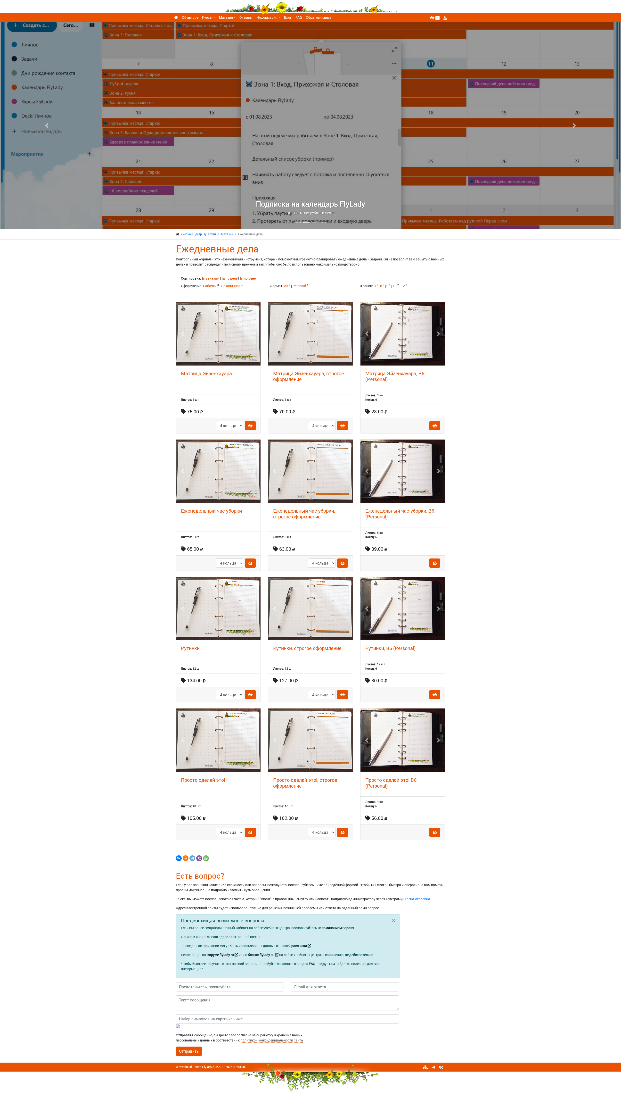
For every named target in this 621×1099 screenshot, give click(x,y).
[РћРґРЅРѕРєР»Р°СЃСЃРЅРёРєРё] (185, 858)
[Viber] (199, 858)
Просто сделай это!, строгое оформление (305, 783)
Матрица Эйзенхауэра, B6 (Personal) (394, 376)
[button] (46, 125)
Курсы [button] (207, 17)
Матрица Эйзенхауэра (206, 373)
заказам (212, 278)
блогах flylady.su (261, 954)
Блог (288, 17)
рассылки (299, 945)
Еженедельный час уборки (211, 511)
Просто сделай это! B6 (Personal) (391, 783)
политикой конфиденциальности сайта (272, 1040)
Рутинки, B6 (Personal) (390, 648)
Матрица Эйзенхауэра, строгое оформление (308, 376)
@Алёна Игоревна (415, 899)
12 (403, 285)
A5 (286, 285)
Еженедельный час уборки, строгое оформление (304, 514)
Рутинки (190, 648)
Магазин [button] (226, 17)
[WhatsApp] (206, 858)
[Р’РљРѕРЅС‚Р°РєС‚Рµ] (179, 858)
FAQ (298, 17)
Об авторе (190, 17)
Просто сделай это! (203, 780)
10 (395, 285)
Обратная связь (319, 17)
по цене (231, 278)
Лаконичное (230, 285)
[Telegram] (192, 858)
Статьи (239, 1067)
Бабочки (210, 285)
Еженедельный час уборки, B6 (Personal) (399, 514)
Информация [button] (266, 17)
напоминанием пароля (336, 927)
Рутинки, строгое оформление (307, 648)
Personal (299, 285)
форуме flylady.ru (221, 954)
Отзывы (246, 17)
